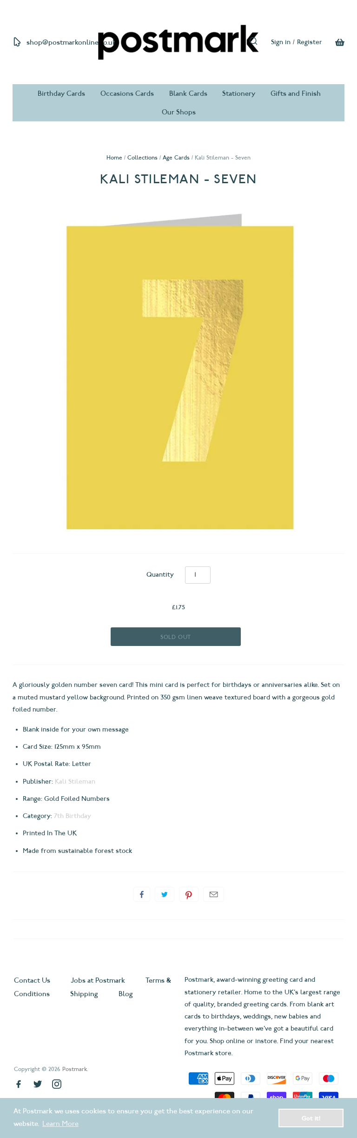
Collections (142, 157)
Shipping (84, 994)
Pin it (188, 894)
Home (114, 157)
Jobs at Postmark (98, 980)
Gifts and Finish (296, 93)
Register (309, 42)
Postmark (74, 1068)
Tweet (164, 894)
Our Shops (179, 112)
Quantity (160, 575)
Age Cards (176, 157)
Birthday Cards (61, 93)
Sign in (281, 42)
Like (141, 894)
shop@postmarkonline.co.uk (71, 42)
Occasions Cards (127, 93)
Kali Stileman (75, 781)
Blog (126, 994)
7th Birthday (72, 816)
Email (213, 894)
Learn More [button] (60, 1123)
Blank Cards (188, 93)
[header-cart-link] (333, 42)
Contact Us (33, 980)
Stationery (238, 93)
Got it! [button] (311, 1118)
